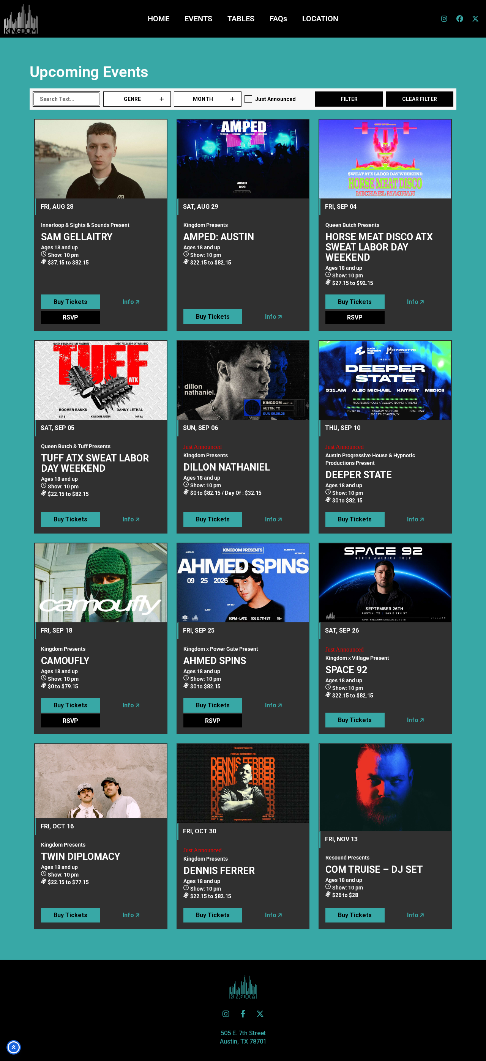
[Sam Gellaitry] (101, 159)
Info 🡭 (131, 301)
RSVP (70, 317)
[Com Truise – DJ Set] (385, 787)
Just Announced (275, 99)
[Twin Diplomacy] (101, 781)
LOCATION (320, 18)
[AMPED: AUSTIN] (243, 159)
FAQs (278, 18)
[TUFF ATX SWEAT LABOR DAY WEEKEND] (101, 380)
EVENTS (198, 18)
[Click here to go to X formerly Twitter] (475, 18)
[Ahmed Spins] (243, 582)
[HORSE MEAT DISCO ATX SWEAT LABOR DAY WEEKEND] (385, 159)
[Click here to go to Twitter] (226, 1014)
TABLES (240, 18)
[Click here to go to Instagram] (444, 18)
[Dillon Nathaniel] (243, 380)
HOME (158, 18)
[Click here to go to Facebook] (460, 18)
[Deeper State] (385, 380)
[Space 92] (385, 582)
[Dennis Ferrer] (243, 783)
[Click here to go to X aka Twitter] (260, 1014)
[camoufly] (101, 582)
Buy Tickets (70, 301)
